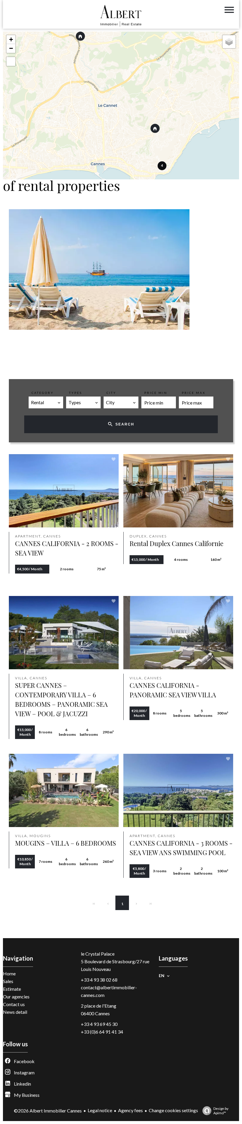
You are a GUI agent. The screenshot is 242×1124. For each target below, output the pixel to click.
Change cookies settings (173, 1110)
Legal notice (100, 1110)
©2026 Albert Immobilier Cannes (48, 1110)
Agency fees (130, 1110)
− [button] (11, 48)
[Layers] (229, 41)
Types (75, 392)
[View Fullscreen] (10, 61)
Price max (193, 392)
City (111, 392)
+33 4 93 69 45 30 (99, 1024)
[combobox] (46, 402)
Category (43, 392)
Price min (155, 392)
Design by (220, 1110)
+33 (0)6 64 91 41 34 (102, 1031)
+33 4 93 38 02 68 (99, 979)
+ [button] (11, 39)
